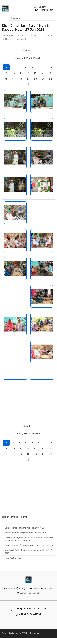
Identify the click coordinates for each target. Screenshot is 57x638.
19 (28, 79)
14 (42, 73)
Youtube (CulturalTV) (29, 593)
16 (6, 79)
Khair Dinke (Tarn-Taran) (15, 39)
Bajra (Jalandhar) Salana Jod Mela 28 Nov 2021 (25, 528)
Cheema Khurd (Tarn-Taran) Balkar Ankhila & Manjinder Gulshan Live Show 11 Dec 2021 (29, 539)
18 (21, 79)
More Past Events (13, 558)
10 (13, 73)
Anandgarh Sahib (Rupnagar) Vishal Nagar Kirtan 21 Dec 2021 (29, 551)
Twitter (36, 588)
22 (50, 79)
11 (21, 73)
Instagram (24, 588)
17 (13, 79)
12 (28, 73)
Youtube (48, 588)
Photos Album (8, 35)
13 (35, 73)
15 (50, 73)
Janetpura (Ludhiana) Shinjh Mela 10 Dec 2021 (25, 533)
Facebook (10, 588)
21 (43, 79)
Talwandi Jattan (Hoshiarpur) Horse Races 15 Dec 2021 (29, 545)
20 (35, 79)
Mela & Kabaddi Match (27, 35)
